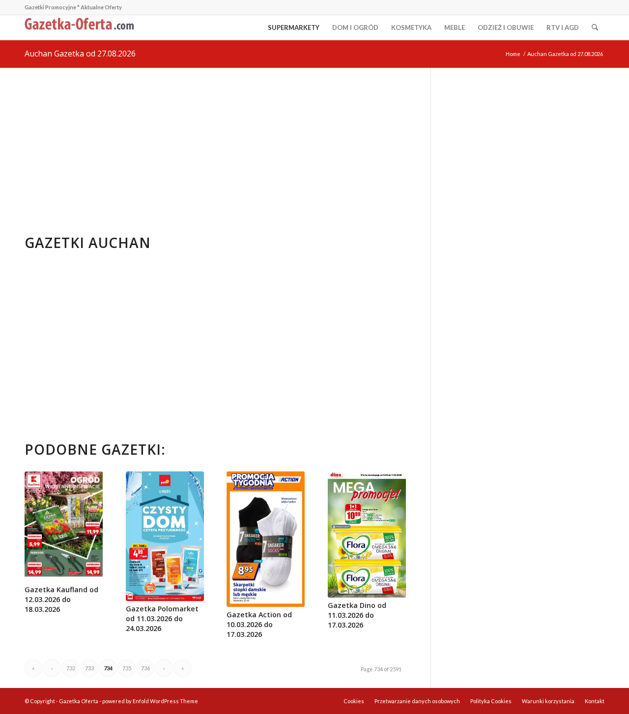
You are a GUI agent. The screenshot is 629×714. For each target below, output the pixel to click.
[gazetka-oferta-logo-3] (81, 27)
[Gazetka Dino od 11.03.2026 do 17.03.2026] (367, 534)
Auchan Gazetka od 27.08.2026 (80, 53)
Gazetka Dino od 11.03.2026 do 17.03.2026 (357, 615)
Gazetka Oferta (78, 701)
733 (89, 668)
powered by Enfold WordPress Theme (150, 701)
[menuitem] (293, 27)
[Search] (594, 27)
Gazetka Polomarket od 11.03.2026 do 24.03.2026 (162, 618)
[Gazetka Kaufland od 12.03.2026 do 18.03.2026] (64, 526)
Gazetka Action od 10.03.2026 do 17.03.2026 (259, 624)
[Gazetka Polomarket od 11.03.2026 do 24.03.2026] (165, 536)
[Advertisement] (215, 142)
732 (70, 668)
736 (145, 668)
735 (126, 668)
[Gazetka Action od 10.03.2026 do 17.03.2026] (266, 539)
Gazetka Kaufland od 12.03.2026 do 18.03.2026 (61, 599)
